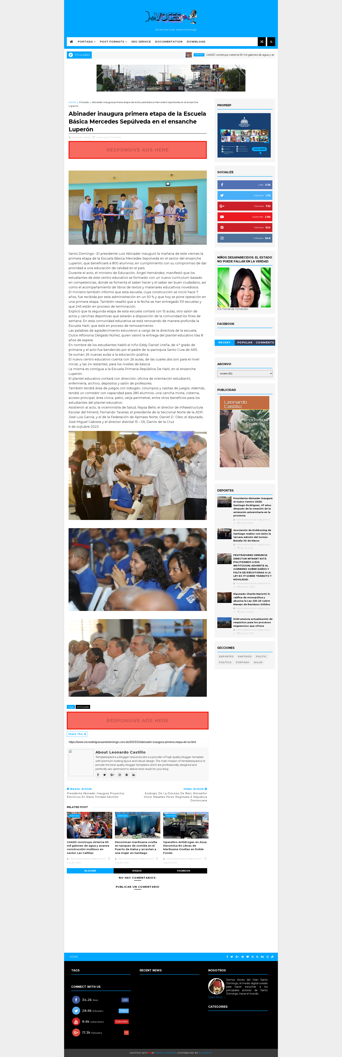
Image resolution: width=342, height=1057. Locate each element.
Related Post (77, 807)
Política (225, 662)
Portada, (117, 137)
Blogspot (205, 1052)
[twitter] (232, 957)
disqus (136, 870)
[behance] (262, 957)
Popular (245, 342)
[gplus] (237, 957)
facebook (183, 870)
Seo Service (141, 41)
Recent (225, 342)
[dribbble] (253, 957)
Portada (85, 41)
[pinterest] (243, 957)
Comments (265, 342)
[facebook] (227, 957)
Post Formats (112, 41)
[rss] (257, 957)
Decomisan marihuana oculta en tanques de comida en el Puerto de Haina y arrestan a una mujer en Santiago (136, 847)
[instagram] (268, 957)
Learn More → (217, 997)
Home (72, 102)
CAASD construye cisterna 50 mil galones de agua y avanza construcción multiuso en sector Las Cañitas (237, 54)
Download (196, 41)
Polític (261, 656)
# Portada (83, 706)
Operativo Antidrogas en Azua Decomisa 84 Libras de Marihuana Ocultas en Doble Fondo (185, 847)
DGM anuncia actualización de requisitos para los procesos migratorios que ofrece (253, 622)
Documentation (169, 41)
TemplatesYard (165, 1052)
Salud (258, 662)
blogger (90, 870)
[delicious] (272, 957)
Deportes (226, 656)
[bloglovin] (247, 957)
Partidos (245, 656)
